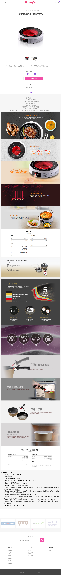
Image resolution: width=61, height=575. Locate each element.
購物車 (51, 550)
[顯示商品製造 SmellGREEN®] (38, 523)
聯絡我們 (10, 550)
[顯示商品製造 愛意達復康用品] (53, 523)
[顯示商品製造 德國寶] (8, 523)
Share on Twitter (27, 87)
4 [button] (32, 529)
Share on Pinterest (32, 87)
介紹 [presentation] (30, 92)
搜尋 (10, 553)
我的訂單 (30, 553)
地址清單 (30, 555)
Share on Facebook (29, 87)
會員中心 (30, 550)
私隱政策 (10, 558)
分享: (30, 84)
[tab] (30, 92)
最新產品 (10, 555)
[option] (7, 523)
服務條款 (10, 560)
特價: (27, 74)
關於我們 (10, 563)
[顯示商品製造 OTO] (23, 523)
